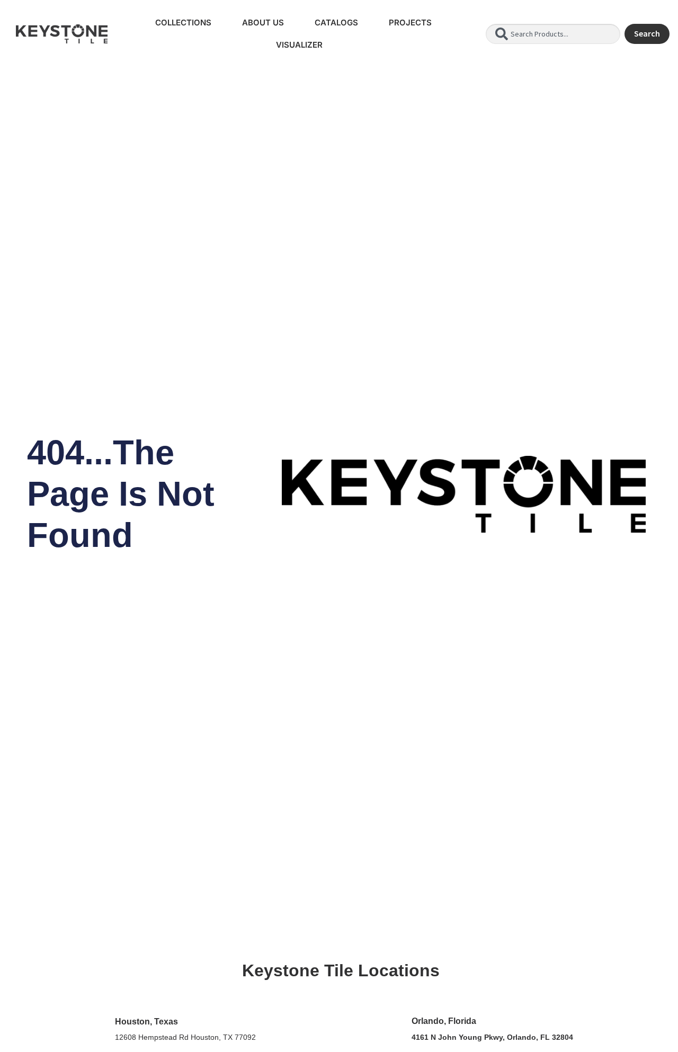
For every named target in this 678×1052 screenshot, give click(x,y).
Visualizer (299, 45)
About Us (263, 22)
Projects (410, 22)
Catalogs (336, 22)
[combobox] (553, 34)
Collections (183, 22)
